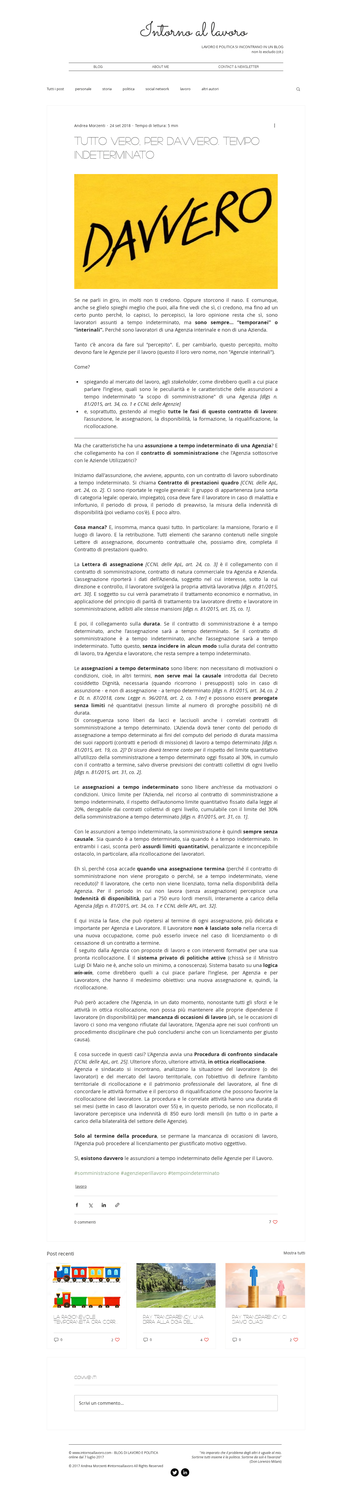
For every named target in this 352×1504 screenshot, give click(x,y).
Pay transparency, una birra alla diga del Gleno (173, 1319)
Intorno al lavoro (193, 32)
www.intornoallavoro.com (91, 1452)
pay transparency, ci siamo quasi (259, 1319)
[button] (298, 89)
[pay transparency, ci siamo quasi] (265, 1285)
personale (83, 88)
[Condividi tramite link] (117, 1205)
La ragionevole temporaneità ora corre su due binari (86, 1319)
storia (107, 88)
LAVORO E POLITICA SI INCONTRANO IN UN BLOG (242, 46)
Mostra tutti (294, 1252)
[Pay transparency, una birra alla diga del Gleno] (176, 1285)
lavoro (185, 88)
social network (157, 88)
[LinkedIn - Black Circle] (185, 1472)
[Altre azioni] (274, 125)
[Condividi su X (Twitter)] (90, 1205)
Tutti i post (55, 88)
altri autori (210, 88)
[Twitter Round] (174, 1472)
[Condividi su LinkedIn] (103, 1205)
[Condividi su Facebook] (76, 1205)
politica (128, 88)
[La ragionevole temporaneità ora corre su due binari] (87, 1285)
